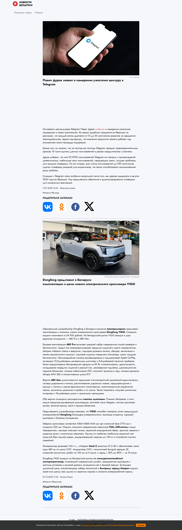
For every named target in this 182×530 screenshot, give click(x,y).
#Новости (47, 192)
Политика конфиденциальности (95, 520)
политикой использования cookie (94, 525)
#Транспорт (57, 481)
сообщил (99, 129)
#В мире (55, 192)
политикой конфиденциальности (121, 525)
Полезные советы (23, 12)
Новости (39, 12)
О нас (72, 520)
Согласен (140, 525)
